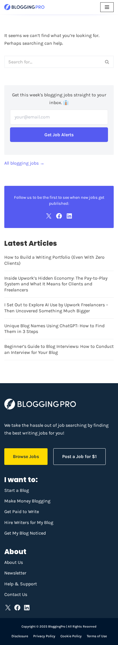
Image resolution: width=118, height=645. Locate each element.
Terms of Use (97, 636)
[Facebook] (59, 216)
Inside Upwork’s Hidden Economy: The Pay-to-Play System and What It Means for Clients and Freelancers (55, 284)
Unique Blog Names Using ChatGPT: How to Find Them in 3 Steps (54, 328)
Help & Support (20, 583)
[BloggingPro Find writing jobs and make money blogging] (24, 7)
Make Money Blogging (27, 501)
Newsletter (15, 573)
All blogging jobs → (24, 163)
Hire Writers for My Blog (28, 522)
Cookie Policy (71, 636)
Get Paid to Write (21, 511)
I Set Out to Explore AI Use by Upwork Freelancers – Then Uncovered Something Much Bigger (56, 307)
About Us (13, 562)
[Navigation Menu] (107, 7)
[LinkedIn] (69, 216)
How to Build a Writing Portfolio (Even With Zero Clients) (54, 260)
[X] (48, 216)
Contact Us (15, 594)
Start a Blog (16, 490)
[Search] (107, 62)
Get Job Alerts (59, 134)
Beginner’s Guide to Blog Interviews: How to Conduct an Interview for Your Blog (59, 349)
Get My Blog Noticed (25, 533)
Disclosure (19, 636)
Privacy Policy (44, 636)
